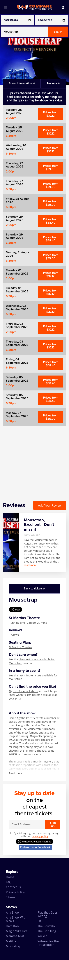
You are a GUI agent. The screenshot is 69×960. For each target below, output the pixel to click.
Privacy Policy (15, 892)
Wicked (42, 936)
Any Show (12, 912)
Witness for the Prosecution (48, 943)
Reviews (14, 635)
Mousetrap (13, 946)
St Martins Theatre (20, 647)
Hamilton (12, 926)
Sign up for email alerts (23, 691)
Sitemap (11, 897)
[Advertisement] (34, 460)
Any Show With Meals (16, 919)
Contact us (13, 887)
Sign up (53, 824)
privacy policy (40, 836)
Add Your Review (49, 505)
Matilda (11, 941)
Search (58, 31)
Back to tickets (33, 588)
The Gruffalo (46, 926)
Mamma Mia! (15, 936)
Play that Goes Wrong (48, 914)
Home (10, 877)
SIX (40, 921)
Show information (21, 83)
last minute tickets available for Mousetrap (33, 677)
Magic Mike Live (16, 931)
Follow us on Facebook (35, 847)
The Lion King (47, 931)
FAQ (8, 882)
